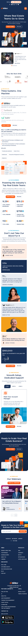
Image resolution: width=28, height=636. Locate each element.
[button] (25, 8)
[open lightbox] (7, 58)
